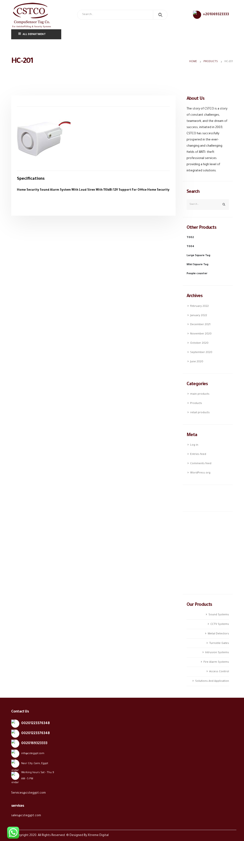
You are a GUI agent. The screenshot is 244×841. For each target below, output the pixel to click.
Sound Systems (218, 614)
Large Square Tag (198, 255)
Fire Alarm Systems (216, 662)
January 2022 (198, 315)
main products (199, 394)
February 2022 (199, 306)
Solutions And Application (212, 681)
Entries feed (198, 454)
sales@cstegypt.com (26, 815)
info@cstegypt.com (32, 753)
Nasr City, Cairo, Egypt (34, 763)
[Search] (160, 15)
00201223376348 (35, 724)
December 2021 (200, 324)
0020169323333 (34, 744)
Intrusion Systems (217, 652)
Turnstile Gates (219, 643)
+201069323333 (216, 15)
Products (196, 403)
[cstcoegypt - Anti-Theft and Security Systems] (31, 14)
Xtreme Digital (98, 835)
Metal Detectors (218, 633)
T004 (190, 246)
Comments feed (200, 463)
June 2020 (196, 361)
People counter (197, 273)
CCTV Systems (219, 624)
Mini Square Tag (197, 264)
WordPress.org (200, 473)
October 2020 (199, 343)
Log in (194, 445)
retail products (200, 412)
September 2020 (201, 352)
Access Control (219, 671)
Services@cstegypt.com (28, 793)
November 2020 (201, 334)
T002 (190, 237)
